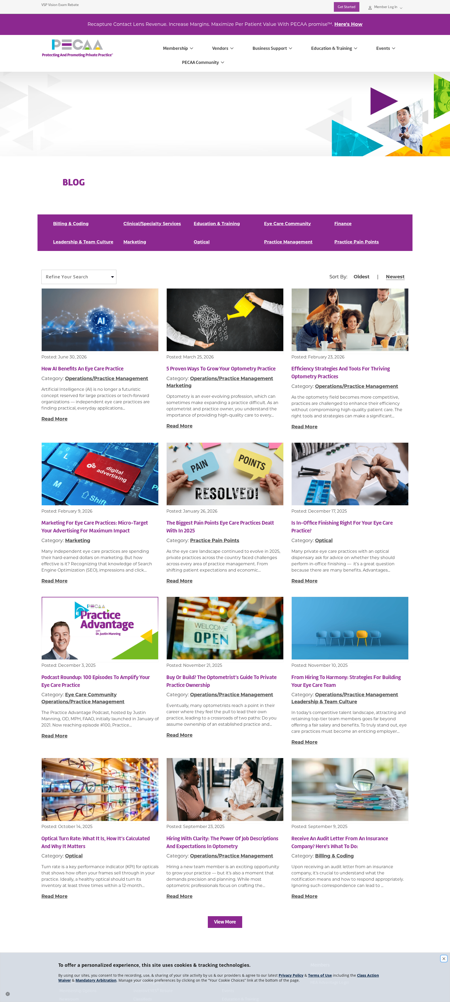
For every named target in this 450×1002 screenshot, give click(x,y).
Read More (54, 419)
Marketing (134, 241)
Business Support (270, 48)
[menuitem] (99, 48)
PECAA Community (200, 62)
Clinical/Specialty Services (152, 223)
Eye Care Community (287, 223)
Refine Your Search (67, 277)
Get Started (346, 7)
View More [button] (225, 922)
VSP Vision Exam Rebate (60, 5)
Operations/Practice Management (106, 378)
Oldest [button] (362, 277)
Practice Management (288, 241)
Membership (175, 48)
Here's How (348, 24)
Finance (343, 223)
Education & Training (331, 48)
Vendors (220, 48)
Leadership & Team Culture (83, 241)
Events (383, 48)
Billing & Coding (71, 223)
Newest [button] (395, 277)
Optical (202, 241)
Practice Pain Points (356, 241)
